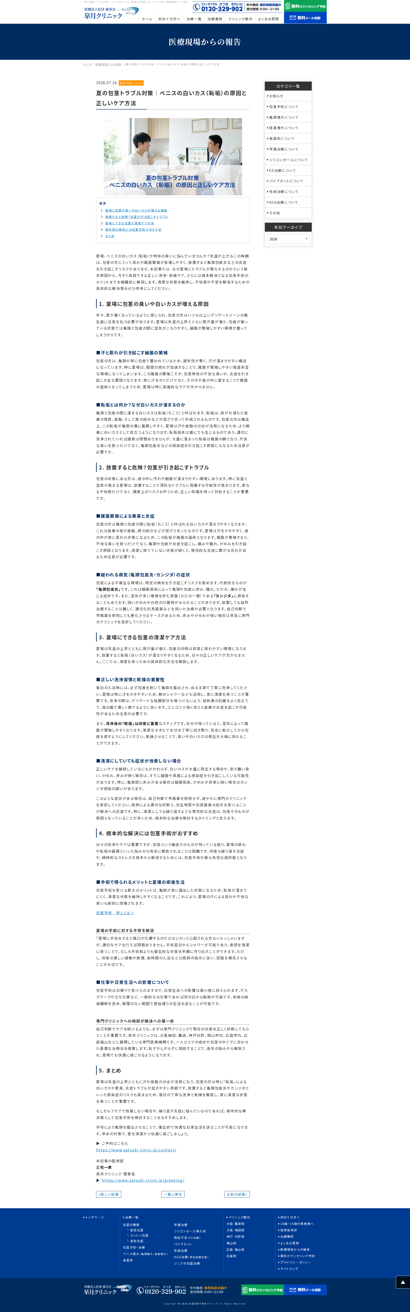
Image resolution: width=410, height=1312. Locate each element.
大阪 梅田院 (236, 1230)
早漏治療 (180, 1225)
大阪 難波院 (236, 1224)
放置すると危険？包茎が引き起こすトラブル (136, 217)
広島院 (232, 1256)
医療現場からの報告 (109, 64)
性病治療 (180, 1251)
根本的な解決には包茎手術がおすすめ (133, 229)
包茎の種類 (131, 1225)
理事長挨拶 (288, 1230)
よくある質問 (289, 1243)
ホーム (87, 64)
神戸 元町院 (236, 1237)
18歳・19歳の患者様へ (297, 1224)
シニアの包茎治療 (187, 1263)
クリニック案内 (239, 1217)
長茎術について (282, 138)
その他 (274, 212)
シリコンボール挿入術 (190, 1231)
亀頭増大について (284, 117)
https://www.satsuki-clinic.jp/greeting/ (143, 1180)
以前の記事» (237, 1194)
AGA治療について (284, 202)
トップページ (94, 1217)
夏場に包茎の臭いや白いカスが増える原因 (136, 210)
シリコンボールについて (288, 159)
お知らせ (276, 95)
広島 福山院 (236, 1250)
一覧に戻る (173, 1194)
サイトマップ (289, 1269)
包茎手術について (131, 83)
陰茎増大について (284, 127)
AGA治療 (191, 1257)
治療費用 (287, 1237)
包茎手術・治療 (134, 1247)
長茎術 (128, 1260)
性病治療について (284, 191)
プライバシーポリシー (296, 1262)
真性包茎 (137, 1241)
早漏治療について (284, 149)
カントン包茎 (139, 1235)
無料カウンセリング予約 (297, 1256)
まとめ (110, 236)
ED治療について (282, 170)
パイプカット (183, 1244)
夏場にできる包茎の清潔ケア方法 (129, 223)
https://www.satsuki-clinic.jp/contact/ (136, 1150)
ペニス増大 (145, 1254)
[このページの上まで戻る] (403, 1285)
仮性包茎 (137, 1230)
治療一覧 (132, 1217)
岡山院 (232, 1243)
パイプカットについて (286, 180)
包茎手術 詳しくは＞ (115, 912)
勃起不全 (187, 1238)
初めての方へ (290, 1217)
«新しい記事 (108, 1194)
